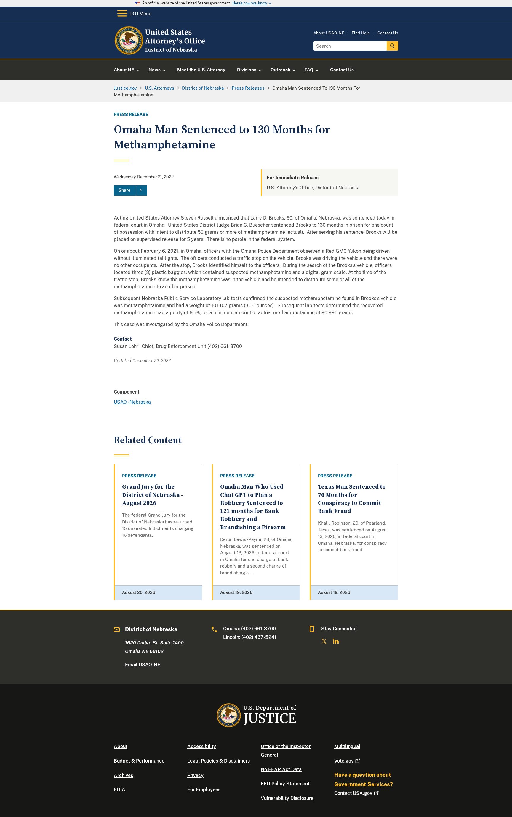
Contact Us (387, 33)
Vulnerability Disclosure (287, 798)
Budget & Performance (139, 761)
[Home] (162, 51)
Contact (353, 793)
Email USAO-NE (142, 665)
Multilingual (347, 746)
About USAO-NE (328, 33)
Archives (123, 775)
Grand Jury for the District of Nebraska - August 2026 (152, 495)
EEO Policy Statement (285, 784)
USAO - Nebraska (132, 402)
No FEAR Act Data (281, 769)
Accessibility (201, 746)
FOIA (119, 789)
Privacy (195, 775)
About (120, 746)
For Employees (203, 789)
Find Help (361, 33)
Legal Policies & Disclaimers (218, 761)
